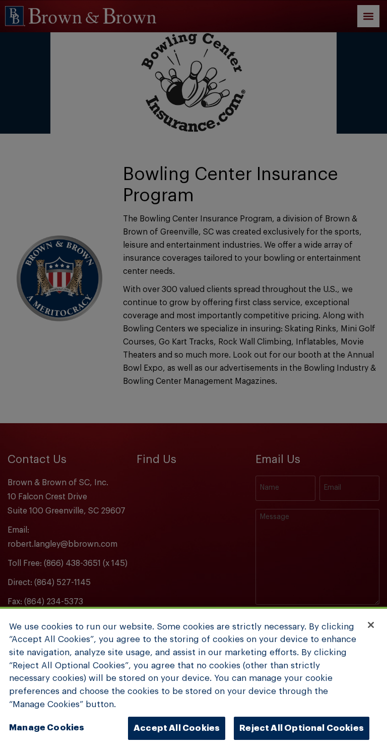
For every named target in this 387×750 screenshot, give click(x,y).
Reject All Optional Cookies (301, 728)
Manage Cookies (46, 727)
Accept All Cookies (177, 728)
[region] (193, 678)
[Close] (371, 625)
